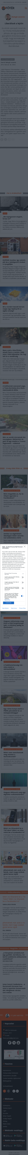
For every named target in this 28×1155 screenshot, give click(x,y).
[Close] (25, 547)
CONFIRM (8, 602)
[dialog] (14, 577)
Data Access (14, 608)
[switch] (22, 577)
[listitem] (14, 574)
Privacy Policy (22, 608)
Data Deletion (5, 608)
